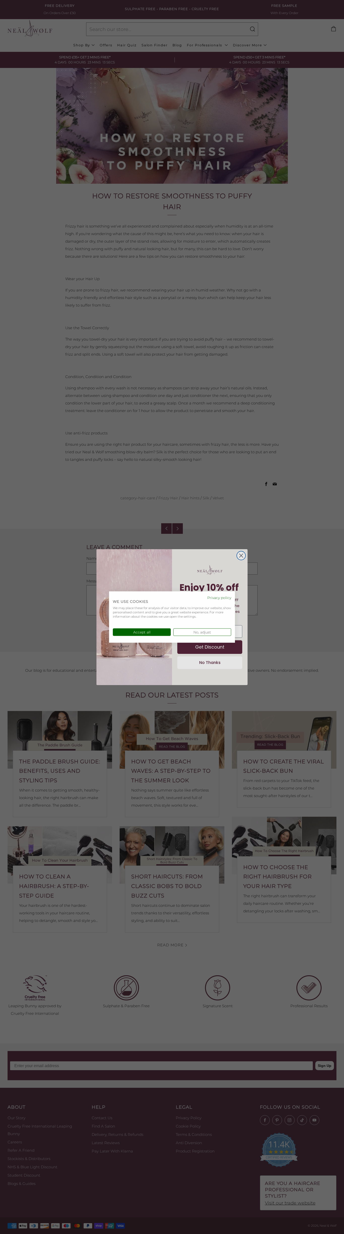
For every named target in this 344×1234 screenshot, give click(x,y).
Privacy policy (219, 597)
